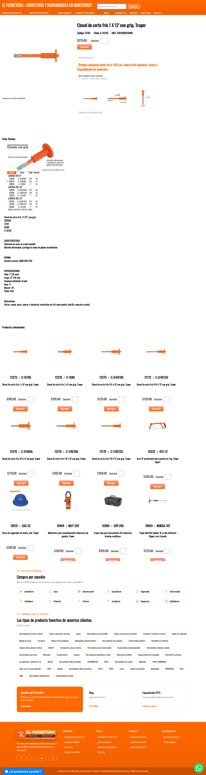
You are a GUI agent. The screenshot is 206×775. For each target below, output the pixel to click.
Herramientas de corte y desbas (31, 633)
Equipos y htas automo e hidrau (30, 647)
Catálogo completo (72, 741)
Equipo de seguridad (179, 633)
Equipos (77, 654)
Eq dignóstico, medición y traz (30, 661)
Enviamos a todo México (107, 747)
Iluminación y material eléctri (85, 640)
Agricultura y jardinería (159, 640)
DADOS (51, 647)
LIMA (21, 675)
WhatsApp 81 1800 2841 (107, 736)
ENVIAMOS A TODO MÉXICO (85, 12)
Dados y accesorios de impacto (125, 633)
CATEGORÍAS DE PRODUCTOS (11, 12)
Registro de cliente (72, 752)
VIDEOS (106, 12)
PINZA (106, 661)
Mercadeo (46, 654)
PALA (182, 668)
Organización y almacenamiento (128, 647)
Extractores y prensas (173, 654)
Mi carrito (68, 747)
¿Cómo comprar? (104, 741)
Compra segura (170, 741)
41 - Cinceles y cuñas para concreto (92, 78)
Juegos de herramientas (60, 640)
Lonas (122, 668)
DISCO (100, 668)
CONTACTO (158, 12)
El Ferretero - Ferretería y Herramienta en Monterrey (47, 5)
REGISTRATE (134, 12)
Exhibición (142, 661)
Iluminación (155, 668)
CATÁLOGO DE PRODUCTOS (39, 12)
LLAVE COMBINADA (159, 661)
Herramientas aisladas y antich (158, 647)
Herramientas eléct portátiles (70, 661)
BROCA (50, 661)
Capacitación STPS (138, 747)
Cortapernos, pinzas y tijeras (70, 647)
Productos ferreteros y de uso (154, 633)
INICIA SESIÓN (146, 12)
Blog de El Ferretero (138, 736)
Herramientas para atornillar (97, 633)
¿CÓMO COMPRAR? (64, 12)
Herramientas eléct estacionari (80, 668)
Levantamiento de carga (64, 675)
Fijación (60, 668)
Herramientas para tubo (28, 654)
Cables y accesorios (137, 668)
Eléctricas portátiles (124, 654)
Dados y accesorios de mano (59, 633)
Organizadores (62, 654)
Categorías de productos (74, 736)
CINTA (111, 668)
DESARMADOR (92, 661)
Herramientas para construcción (99, 647)
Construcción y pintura (137, 640)
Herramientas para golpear (112, 640)
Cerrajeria (41, 640)
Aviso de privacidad (171, 736)
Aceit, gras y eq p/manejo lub (30, 668)
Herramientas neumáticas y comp (98, 654)
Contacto (101, 752)
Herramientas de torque (123, 661)
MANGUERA (169, 668)
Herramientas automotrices (39, 675)
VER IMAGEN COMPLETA (86, 57)
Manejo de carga (25, 640)
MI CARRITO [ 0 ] (121, 12)
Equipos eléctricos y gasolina (148, 654)
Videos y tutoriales (138, 741)
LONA (49, 668)
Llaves (78, 633)
